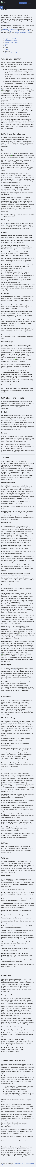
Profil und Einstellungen (11, 40)
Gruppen (7, 46)
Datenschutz (5, 1165)
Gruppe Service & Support (22, 33)
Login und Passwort (10, 39)
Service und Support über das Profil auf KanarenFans (16, 31)
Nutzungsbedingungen (28, 1163)
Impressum (18, 1163)
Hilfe (11, 1165)
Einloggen (23, 3)
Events (7, 49)
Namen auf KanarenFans (12, 53)
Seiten (6, 44)
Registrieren (31, 3)
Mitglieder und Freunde (11, 42)
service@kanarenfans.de (10, 29)
